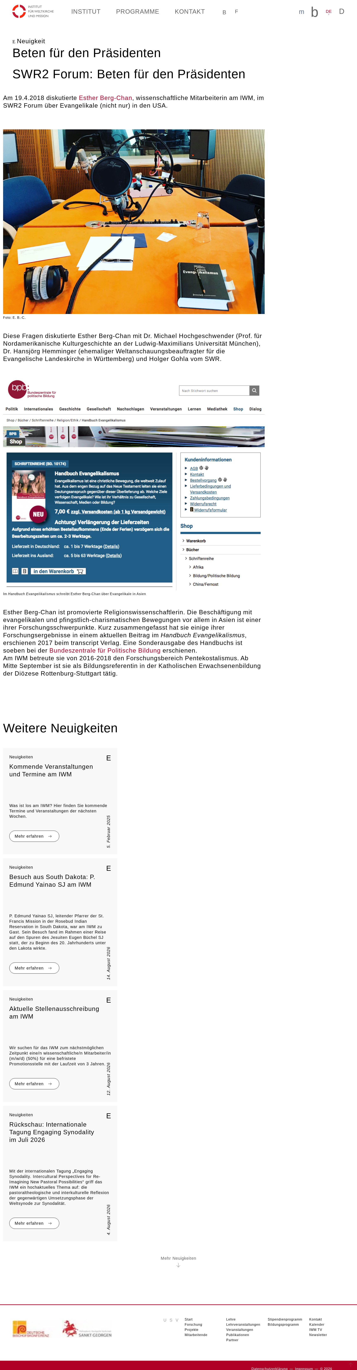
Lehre (230, 1312)
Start (188, 1312)
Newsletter (318, 1328)
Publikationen (237, 1328)
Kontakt (315, 1312)
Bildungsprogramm (282, 1317)
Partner (232, 1333)
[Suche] (219, 11)
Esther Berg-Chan (98, 97)
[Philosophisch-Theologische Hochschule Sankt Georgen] (87, 1323)
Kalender (316, 1317)
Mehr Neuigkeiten (179, 1251)
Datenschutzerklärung (273, 1362)
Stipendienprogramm (284, 1312)
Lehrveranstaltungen (242, 1317)
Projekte (191, 1323)
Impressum (306, 1362)
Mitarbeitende (196, 1328)
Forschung (192, 1317)
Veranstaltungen (238, 1323)
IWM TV (315, 1323)
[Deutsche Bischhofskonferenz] (37, 1323)
